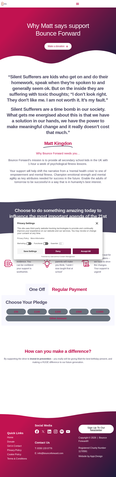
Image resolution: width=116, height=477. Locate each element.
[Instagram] (55, 431)
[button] (77, 3)
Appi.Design (96, 456)
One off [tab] (37, 289)
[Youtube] (68, 431)
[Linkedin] (49, 431)
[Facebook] (37, 431)
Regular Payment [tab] (69, 289)
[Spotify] (62, 431)
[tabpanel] (58, 310)
